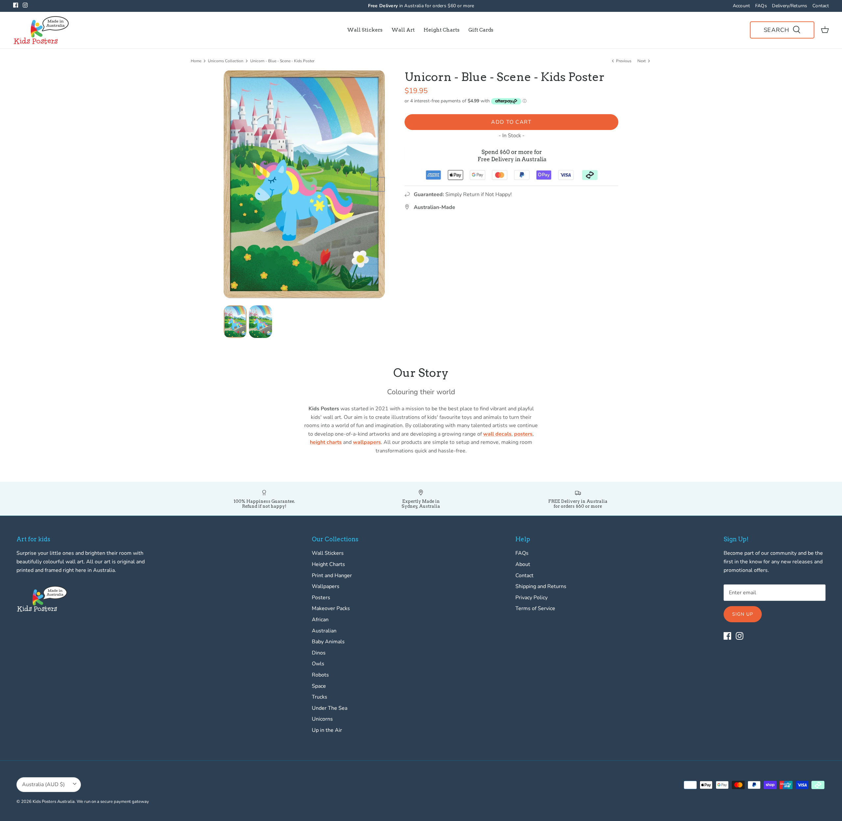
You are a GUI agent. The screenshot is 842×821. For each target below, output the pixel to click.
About (522, 564)
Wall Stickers (365, 30)
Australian (324, 630)
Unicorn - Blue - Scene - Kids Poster (282, 61)
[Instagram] (25, 5)
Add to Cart (511, 122)
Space (319, 686)
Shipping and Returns (540, 586)
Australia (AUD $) (43, 784)
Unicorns (322, 719)
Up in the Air (327, 730)
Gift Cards (480, 30)
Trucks (319, 697)
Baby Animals (328, 641)
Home (196, 61)
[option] (304, 184)
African (320, 619)
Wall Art (403, 30)
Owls (318, 663)
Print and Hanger (332, 575)
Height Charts (441, 30)
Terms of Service (535, 608)
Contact (820, 6)
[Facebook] (15, 5)
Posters (321, 597)
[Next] (377, 184)
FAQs (761, 6)
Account (741, 6)
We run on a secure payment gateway (113, 802)
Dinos (319, 652)
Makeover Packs (331, 608)
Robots (320, 675)
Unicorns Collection (225, 61)
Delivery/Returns (789, 6)
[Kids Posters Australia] (41, 30)
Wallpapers (325, 586)
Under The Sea (329, 708)
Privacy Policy (531, 597)
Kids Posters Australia (54, 802)
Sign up (742, 614)
